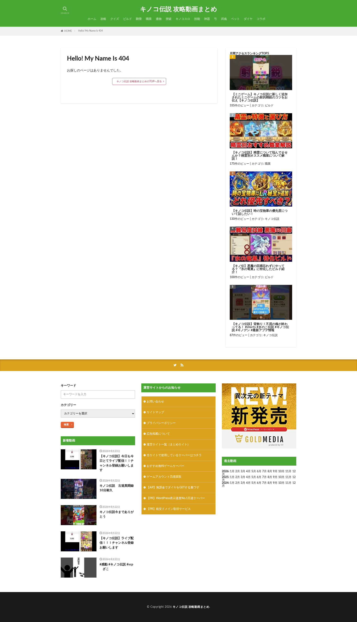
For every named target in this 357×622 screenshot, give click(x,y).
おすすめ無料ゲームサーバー (165, 466)
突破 (168, 19)
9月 (275, 477)
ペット (235, 19)
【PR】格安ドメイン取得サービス (169, 509)
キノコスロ (183, 19)
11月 (288, 477)
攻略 (103, 19)
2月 (237, 471)
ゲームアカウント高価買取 (164, 476)
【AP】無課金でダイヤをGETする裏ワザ (173, 487)
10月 (281, 477)
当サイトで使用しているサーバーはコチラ (174, 455)
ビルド (127, 19)
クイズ (114, 19)
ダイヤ (248, 19)
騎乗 (139, 19)
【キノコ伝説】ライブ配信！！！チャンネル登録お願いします (117, 543)
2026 (225, 471)
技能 (197, 19)
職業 (149, 19)
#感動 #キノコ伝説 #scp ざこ (116, 567)
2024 (225, 483)
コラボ (261, 19)
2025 (225, 477)
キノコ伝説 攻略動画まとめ (178, 9)
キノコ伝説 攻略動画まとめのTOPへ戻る (139, 81)
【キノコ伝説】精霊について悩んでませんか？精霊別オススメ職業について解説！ (260, 155)
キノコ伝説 (272, 219)
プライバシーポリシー (161, 423)
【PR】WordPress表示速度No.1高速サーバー (176, 498)
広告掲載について (158, 433)
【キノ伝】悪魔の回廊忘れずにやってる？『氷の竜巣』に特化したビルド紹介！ (258, 269)
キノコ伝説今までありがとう (117, 514)
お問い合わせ (155, 401)
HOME (68, 31)
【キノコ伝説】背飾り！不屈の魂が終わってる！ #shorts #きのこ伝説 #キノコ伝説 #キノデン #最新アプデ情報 (260, 327)
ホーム (92, 19)
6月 (259, 471)
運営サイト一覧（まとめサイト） (168, 444)
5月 (253, 471)
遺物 (159, 19)
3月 (243, 471)
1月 (232, 471)
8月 (270, 471)
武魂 (224, 19)
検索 (66, 424)
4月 (248, 471)
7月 (264, 471)
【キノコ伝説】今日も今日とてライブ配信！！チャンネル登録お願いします (117, 463)
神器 (207, 19)
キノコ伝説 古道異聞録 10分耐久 (117, 488)
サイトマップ (155, 412)
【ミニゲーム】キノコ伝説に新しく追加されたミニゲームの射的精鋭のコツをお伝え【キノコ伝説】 (260, 97)
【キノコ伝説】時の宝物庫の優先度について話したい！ (260, 212)
